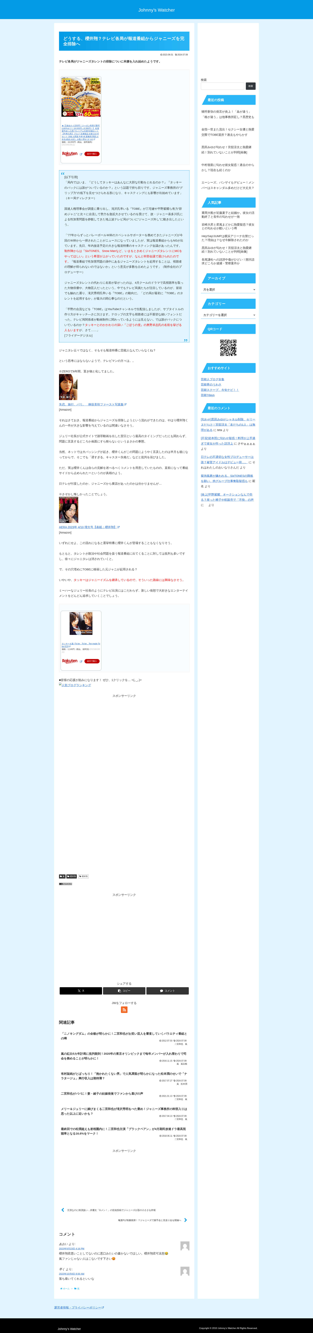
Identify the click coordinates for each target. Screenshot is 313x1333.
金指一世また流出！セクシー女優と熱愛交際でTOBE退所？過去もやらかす (227, 132)
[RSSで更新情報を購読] (124, 1009)
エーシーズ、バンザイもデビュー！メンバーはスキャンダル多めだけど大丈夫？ (227, 185)
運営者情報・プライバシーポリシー (77, 1307)
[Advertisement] (124, 742)
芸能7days (208, 395)
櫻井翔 (73, 876)
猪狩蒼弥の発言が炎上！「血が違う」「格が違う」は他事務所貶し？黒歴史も (227, 114)
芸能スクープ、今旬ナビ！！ (220, 390)
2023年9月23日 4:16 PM (71, 1248)
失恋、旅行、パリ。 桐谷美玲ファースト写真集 (91, 404)
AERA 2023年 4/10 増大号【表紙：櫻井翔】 (88, 527)
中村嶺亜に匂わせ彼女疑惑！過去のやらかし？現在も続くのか (227, 167)
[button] (124, 991)
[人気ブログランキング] (65, 884)
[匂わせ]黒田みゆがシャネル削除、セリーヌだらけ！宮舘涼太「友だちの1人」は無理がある (228, 425)
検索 (204, 79)
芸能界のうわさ (211, 384)
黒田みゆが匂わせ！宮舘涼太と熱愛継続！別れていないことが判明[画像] (226, 150)
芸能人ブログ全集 (212, 379)
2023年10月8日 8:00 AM (71, 1274)
